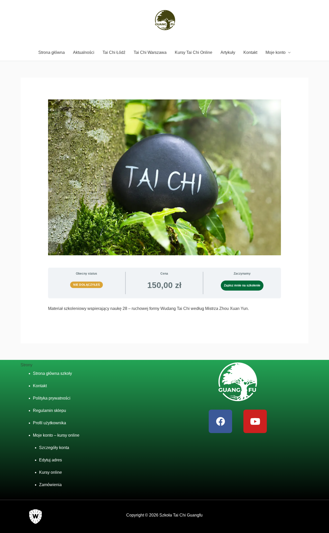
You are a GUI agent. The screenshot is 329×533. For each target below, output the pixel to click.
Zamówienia (50, 485)
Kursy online (50, 472)
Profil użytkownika (49, 423)
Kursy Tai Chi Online (193, 52)
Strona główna (51, 52)
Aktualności (83, 52)
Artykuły (228, 52)
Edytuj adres (50, 460)
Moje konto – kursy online (56, 435)
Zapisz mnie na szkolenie (242, 285)
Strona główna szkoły (52, 373)
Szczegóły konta (54, 447)
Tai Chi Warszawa (150, 52)
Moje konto (276, 52)
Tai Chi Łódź (114, 52)
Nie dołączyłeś (86, 284)
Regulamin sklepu (49, 410)
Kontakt (250, 52)
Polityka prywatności (51, 398)
